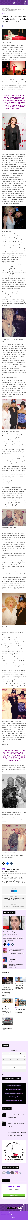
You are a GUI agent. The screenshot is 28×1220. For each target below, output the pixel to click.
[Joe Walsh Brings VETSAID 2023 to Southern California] (5, 966)
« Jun (3, 1074)
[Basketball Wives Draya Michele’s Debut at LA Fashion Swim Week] (20, 1002)
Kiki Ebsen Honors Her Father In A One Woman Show (14, 906)
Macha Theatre (16, 869)
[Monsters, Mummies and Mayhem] (7, 1021)
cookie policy (8, 1214)
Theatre (3, 13)
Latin (3, 985)
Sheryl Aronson (7, 26)
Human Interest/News (13, 1130)
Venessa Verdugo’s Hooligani (9, 932)
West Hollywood (14, 871)
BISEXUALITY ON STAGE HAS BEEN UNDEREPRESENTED (20, 987)
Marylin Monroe (5, 871)
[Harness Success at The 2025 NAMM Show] (5, 959)
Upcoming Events (19, 983)
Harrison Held (8, 934)
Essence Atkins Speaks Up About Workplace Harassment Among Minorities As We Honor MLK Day (16, 1125)
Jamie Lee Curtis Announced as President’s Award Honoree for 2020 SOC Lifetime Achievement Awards (16, 1116)
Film (2, 1026)
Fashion (17, 1007)
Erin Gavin (9, 869)
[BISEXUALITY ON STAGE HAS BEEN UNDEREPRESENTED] (20, 979)
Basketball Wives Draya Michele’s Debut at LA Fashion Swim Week (20, 1011)
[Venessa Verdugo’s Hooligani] (14, 923)
